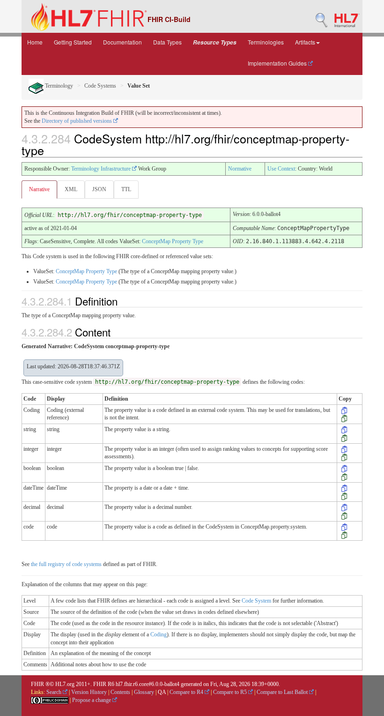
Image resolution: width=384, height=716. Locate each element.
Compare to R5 (230, 692)
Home (35, 42)
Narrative (39, 189)
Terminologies (266, 42)
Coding (158, 634)
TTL (126, 189)
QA (162, 692)
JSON (99, 189)
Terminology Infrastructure (101, 168)
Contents (120, 692)
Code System (256, 600)
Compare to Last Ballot (283, 692)
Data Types (167, 42)
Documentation (122, 42)
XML (71, 189)
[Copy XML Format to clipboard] (344, 410)
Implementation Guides (278, 63)
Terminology (58, 85)
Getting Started (73, 42)
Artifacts (305, 42)
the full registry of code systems (66, 564)
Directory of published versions (77, 121)
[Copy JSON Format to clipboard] (344, 418)
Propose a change (92, 700)
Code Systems (100, 85)
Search (54, 692)
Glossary (144, 692)
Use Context (281, 168)
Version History (89, 692)
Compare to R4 (187, 692)
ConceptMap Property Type (172, 241)
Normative (239, 168)
